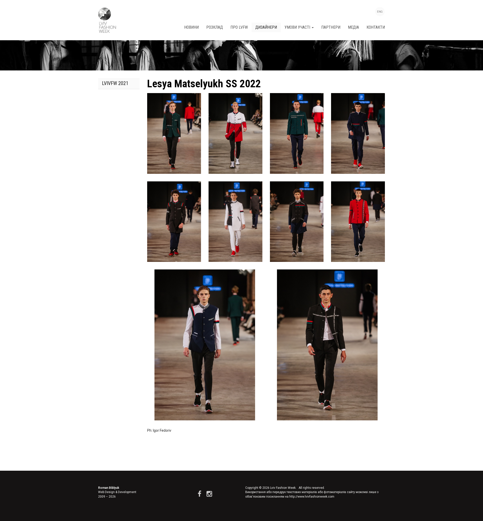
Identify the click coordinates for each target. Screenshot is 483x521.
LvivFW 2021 (115, 83)
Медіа (353, 27)
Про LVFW (239, 27)
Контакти (376, 27)
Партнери (330, 27)
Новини (191, 27)
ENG (380, 11)
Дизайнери (266, 27)
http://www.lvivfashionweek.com (311, 496)
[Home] (107, 20)
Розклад (214, 27)
